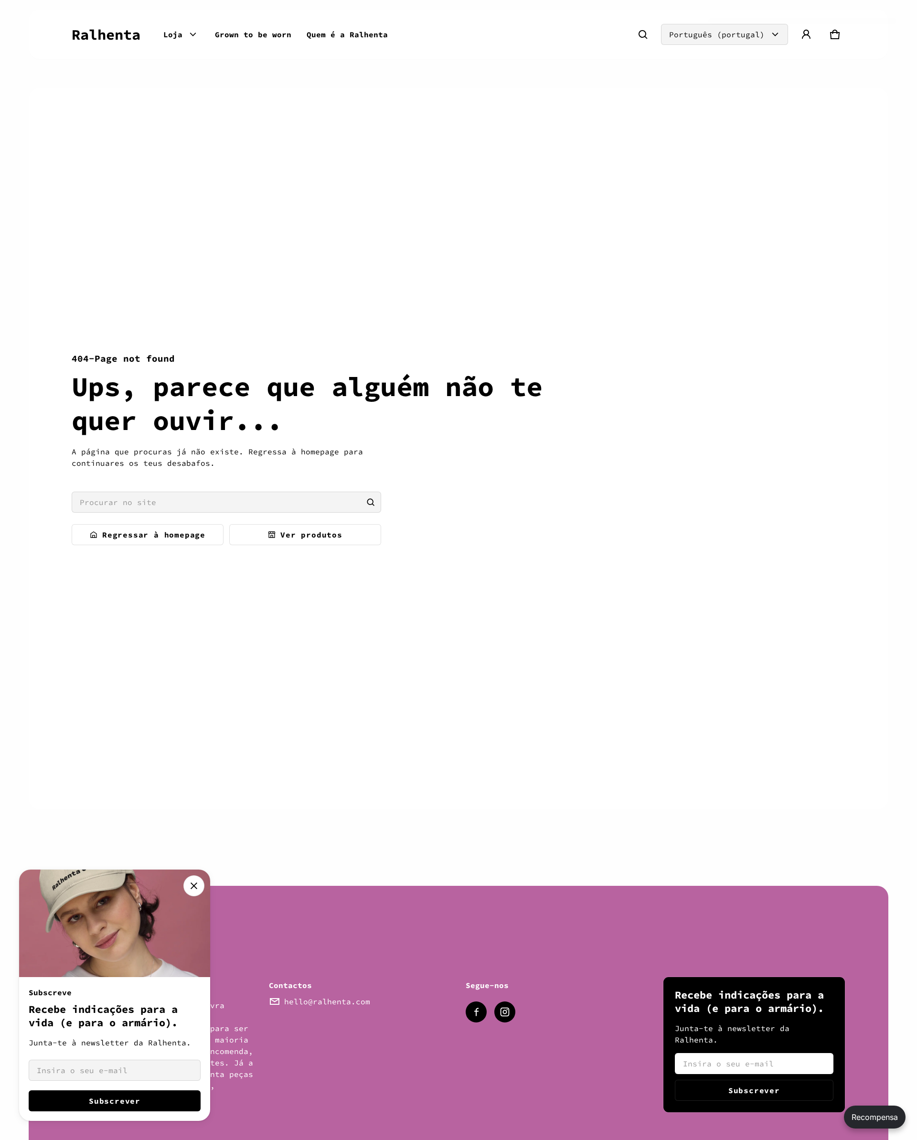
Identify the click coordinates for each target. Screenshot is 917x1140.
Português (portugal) (717, 34)
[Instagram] (504, 1011)
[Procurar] (370, 502)
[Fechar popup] (193, 885)
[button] (642, 34)
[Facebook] (476, 1011)
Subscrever (754, 1090)
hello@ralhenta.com (327, 1001)
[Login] (806, 34)
